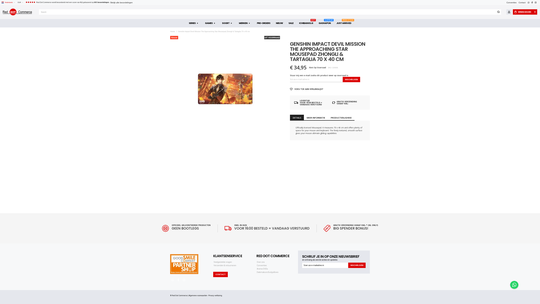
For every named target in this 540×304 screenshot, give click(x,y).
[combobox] (270, 12)
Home (172, 32)
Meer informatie (316, 117)
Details (297, 117)
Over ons (261, 262)
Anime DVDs (262, 269)
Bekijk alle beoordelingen (121, 2)
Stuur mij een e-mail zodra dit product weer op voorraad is (319, 75)
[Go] (498, 12)
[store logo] (17, 12)
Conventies (512, 2)
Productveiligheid (341, 117)
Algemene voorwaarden (198, 296)
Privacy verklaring (215, 296)
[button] (20, 2)
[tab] (297, 118)
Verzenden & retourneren (225, 265)
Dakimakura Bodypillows (267, 272)
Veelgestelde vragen (223, 262)
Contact (522, 2)
